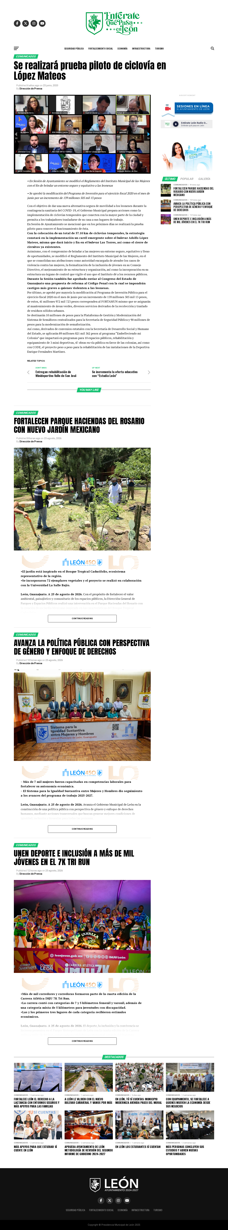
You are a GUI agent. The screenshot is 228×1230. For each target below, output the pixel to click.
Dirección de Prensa (31, 88)
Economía (122, 48)
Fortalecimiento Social (100, 48)
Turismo (159, 48)
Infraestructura (141, 48)
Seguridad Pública (74, 48)
